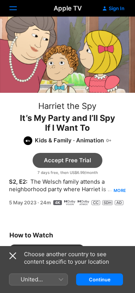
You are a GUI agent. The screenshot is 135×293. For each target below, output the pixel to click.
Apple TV (68, 8)
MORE (120, 190)
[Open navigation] (17, 8)
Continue (100, 279)
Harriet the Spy (67, 106)
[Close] (12, 255)
